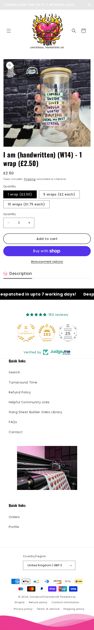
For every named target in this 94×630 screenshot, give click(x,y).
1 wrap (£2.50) (20, 194)
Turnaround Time (23, 382)
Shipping (30, 179)
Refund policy (38, 602)
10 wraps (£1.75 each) (26, 204)
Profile (14, 527)
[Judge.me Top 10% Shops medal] (68, 332)
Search (14, 372)
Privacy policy (23, 609)
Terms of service (48, 609)
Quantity (9, 214)
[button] (9, 31)
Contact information (65, 602)
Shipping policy (73, 609)
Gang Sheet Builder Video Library (35, 412)
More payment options (47, 261)
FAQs (13, 422)
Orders (14, 517)
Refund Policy (20, 392)
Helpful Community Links (29, 402)
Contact (16, 432)
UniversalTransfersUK (44, 597)
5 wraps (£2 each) (59, 194)
